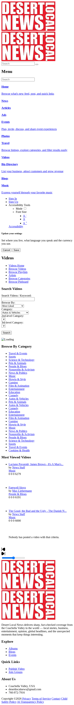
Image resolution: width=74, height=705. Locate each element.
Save (16, 250)
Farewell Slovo (17, 487)
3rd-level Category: (12, 322)
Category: (7, 309)
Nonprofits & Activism (21, 369)
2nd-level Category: (12, 315)
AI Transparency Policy (30, 701)
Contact (56, 698)
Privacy (26, 698)
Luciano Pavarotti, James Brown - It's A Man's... (36, 464)
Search (6, 332)
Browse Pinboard (18, 281)
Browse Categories (19, 278)
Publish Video (17, 668)
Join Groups (15, 672)
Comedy (13, 395)
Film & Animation (19, 385)
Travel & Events (18, 353)
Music (12, 376)
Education (14, 392)
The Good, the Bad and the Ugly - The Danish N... (38, 510)
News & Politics (18, 372)
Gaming (13, 382)
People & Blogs (18, 366)
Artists (12, 275)
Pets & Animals (17, 363)
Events (12, 655)
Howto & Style (17, 379)
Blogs (12, 651)
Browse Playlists (18, 272)
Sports (12, 356)
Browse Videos (17, 268)
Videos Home (16, 265)
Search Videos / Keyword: (16, 295)
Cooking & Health (19, 450)
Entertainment (16, 388)
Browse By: (8, 302)
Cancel (6, 250)
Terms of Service (41, 698)
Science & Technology (21, 359)
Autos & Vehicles (19, 398)
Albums (13, 648)
